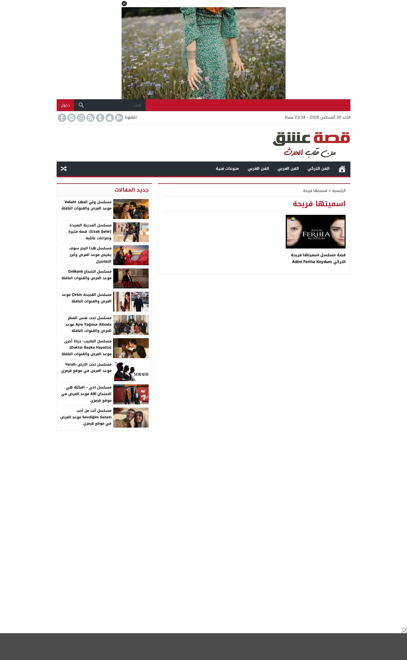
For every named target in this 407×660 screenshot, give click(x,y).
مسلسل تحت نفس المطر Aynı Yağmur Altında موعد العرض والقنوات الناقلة (88, 324)
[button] (124, 3)
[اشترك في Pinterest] (71, 118)
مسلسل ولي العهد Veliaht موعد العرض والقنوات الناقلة (86, 205)
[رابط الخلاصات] (90, 118)
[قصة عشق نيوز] (203, 143)
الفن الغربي (258, 168)
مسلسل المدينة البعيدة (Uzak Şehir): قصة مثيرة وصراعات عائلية (89, 231)
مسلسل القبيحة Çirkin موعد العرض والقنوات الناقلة (86, 298)
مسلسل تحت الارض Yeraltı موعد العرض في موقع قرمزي (86, 367)
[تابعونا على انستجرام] (80, 118)
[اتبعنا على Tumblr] (99, 118)
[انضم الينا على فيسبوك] (61, 118)
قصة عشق (342, 169)
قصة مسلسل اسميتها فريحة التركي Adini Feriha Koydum (318, 258)
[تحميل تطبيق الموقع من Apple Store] (109, 118)
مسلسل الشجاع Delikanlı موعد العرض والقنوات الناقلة (86, 274)
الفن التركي (318, 168)
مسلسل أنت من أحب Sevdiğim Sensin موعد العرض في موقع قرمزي (85, 417)
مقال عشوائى (64, 168)
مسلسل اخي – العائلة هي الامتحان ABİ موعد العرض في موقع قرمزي (86, 393)
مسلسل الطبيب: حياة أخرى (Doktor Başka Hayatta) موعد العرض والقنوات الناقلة (86, 347)
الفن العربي (288, 168)
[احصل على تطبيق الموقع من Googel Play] (118, 118)
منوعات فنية (227, 168)
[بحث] (81, 105)
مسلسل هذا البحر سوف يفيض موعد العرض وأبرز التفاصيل (90, 254)
